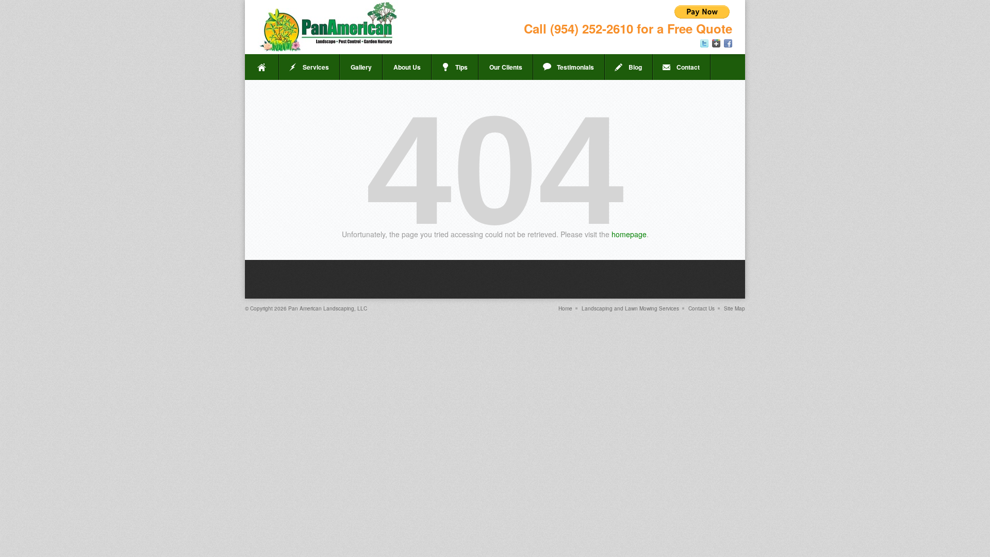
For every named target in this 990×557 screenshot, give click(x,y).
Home (262, 67)
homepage (629, 234)
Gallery (361, 67)
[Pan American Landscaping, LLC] (329, 27)
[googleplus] (716, 43)
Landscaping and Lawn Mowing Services (630, 308)
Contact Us (701, 308)
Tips (461, 67)
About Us (407, 67)
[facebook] (728, 43)
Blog (635, 67)
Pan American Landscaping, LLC (327, 308)
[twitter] (704, 43)
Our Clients (505, 67)
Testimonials (575, 67)
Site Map (734, 308)
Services (316, 67)
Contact (688, 67)
